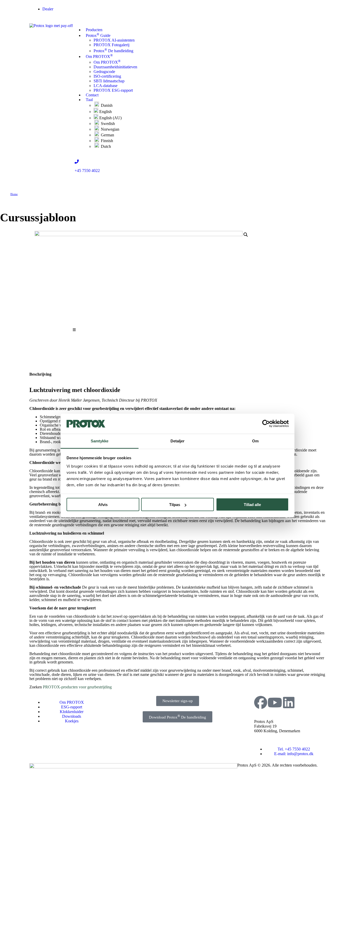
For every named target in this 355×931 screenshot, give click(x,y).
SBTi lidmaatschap (109, 81)
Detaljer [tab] (177, 440)
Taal (89, 99)
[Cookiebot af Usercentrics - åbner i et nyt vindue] (266, 424)
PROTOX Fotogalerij (111, 45)
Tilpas (174, 504)
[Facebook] (260, 702)
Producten (94, 30)
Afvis (103, 504)
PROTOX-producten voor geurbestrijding (77, 687)
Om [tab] (255, 440)
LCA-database (105, 85)
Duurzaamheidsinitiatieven (115, 67)
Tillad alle (252, 504)
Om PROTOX (99, 56)
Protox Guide (98, 35)
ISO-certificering (107, 76)
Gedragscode (104, 71)
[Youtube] (274, 702)
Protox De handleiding (113, 51)
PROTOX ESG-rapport (113, 90)
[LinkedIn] (288, 702)
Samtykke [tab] (100, 440)
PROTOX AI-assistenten (114, 40)
